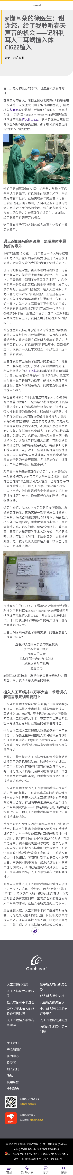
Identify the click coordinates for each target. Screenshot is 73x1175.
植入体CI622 (30, 119)
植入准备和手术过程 (20, 1002)
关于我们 (13, 1043)
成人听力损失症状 (52, 996)
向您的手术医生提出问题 (53, 1029)
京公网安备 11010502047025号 (24, 1154)
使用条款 (13, 1082)
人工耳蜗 (31, 371)
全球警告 (13, 1089)
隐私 (10, 1075)
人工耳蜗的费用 (17, 984)
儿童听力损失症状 (52, 1002)
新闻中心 (13, 1056)
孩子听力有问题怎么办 (53, 987)
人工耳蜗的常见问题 (53, 1020)
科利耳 (14, 110)
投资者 (11, 1062)
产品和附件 (14, 1049)
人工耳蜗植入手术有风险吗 (20, 1022)
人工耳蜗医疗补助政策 (20, 993)
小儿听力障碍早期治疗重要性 (53, 1011)
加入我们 (13, 1069)
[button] (35, 931)
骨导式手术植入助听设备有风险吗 (20, 1011)
